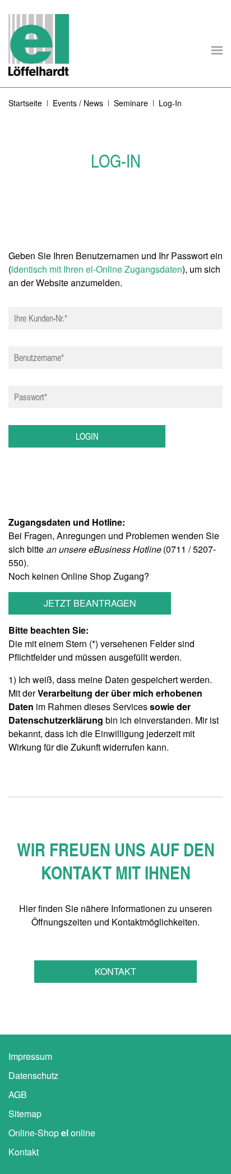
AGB (17, 1094)
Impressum (30, 1056)
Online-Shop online (51, 1132)
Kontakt (115, 971)
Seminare (131, 103)
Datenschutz (33, 1075)
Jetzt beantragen (90, 603)
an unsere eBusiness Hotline (103, 549)
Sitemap (24, 1113)
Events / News (78, 103)
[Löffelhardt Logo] (38, 45)
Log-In (170, 103)
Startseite (25, 103)
